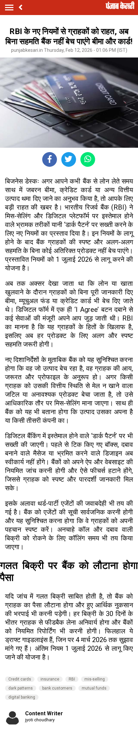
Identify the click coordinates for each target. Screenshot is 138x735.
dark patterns (20, 688)
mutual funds (94, 688)
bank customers (57, 688)
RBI (72, 679)
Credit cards (19, 679)
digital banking (21, 697)
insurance (50, 679)
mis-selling (94, 679)
